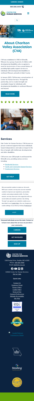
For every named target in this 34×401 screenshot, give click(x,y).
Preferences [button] (27, 205)
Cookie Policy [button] (15, 203)
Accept (14, 212)
